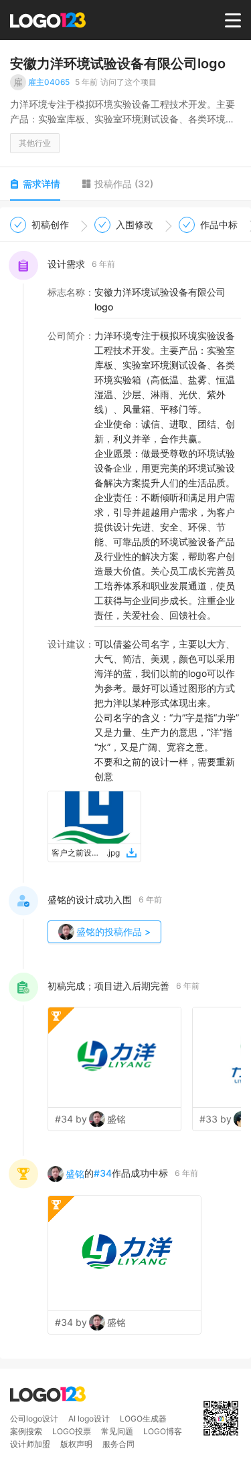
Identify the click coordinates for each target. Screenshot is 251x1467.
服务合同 (118, 1444)
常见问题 (117, 1431)
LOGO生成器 (143, 1418)
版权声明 (76, 1444)
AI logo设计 (89, 1418)
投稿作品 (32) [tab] (123, 183)
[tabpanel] (125, 782)
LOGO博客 (162, 1431)
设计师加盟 (30, 1444)
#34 (103, 1173)
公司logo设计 (34, 1418)
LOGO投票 (71, 1431)
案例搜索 (26, 1431)
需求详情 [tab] (41, 183)
